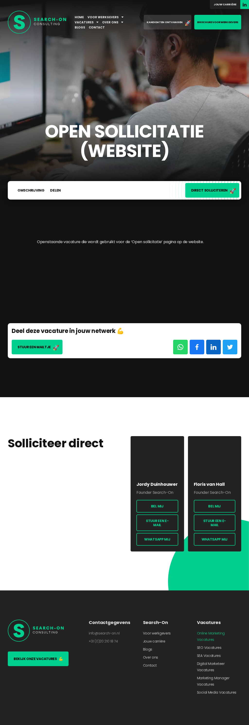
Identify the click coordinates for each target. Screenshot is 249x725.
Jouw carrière (225, 4)
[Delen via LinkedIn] (213, 347)
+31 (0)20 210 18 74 (103, 641)
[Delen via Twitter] (230, 347)
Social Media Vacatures (216, 692)
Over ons (110, 22)
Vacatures (84, 22)
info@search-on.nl (104, 633)
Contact (97, 27)
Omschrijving (31, 190)
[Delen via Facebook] (197, 347)
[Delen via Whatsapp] (180, 347)
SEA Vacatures (209, 655)
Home (79, 17)
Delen (55, 190)
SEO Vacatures (209, 647)
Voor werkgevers (103, 17)
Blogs (80, 27)
